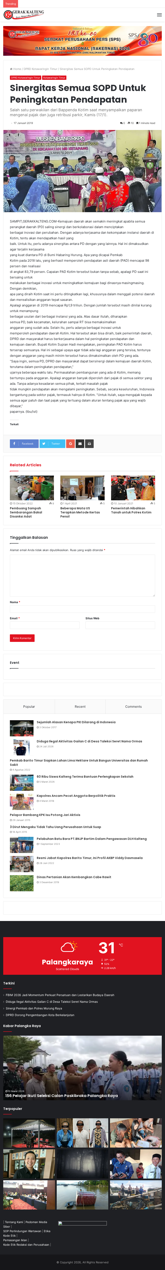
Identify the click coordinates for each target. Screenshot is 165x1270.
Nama (15, 602)
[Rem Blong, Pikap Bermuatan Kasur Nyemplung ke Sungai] (82, 1195)
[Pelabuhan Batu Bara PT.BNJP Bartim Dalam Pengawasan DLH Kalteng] (22, 845)
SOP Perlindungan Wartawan (22, 1231)
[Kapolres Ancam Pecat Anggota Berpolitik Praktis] (22, 802)
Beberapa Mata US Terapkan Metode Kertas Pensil (80, 512)
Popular (29, 707)
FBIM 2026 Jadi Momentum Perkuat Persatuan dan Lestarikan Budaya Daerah (60, 995)
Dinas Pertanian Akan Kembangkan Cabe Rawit (74, 877)
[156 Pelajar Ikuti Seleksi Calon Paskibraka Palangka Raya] (82, 1068)
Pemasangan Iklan (15, 1240)
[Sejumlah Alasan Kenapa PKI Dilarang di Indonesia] (22, 728)
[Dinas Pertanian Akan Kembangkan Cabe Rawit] (22, 883)
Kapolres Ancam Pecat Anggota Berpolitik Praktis (76, 796)
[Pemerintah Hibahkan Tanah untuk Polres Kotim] (133, 488)
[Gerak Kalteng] (23, 15)
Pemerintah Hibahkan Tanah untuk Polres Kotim (131, 510)
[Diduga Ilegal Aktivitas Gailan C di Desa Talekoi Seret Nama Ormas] (22, 747)
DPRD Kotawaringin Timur (40, 69)
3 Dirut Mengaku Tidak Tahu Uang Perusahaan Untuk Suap (55, 827)
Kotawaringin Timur (54, 77)
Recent (80, 707)
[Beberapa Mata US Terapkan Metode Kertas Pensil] (82, 488)
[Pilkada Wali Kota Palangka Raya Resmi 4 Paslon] (29, 1195)
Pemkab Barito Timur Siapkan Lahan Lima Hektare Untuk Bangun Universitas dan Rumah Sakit (79, 762)
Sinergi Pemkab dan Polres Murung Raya (34, 1008)
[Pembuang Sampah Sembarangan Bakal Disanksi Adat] (32, 488)
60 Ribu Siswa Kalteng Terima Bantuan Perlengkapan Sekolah (85, 776)
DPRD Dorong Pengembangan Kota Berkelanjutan (40, 1015)
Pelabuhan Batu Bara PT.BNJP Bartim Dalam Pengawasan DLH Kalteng (92, 839)
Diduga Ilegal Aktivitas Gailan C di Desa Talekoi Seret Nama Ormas (89, 741)
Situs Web (92, 618)
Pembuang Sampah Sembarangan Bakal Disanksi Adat (26, 512)
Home (16, 69)
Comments (133, 707)
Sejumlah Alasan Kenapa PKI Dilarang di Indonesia (76, 722)
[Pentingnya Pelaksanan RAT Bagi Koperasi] (136, 1163)
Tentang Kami (14, 1222)
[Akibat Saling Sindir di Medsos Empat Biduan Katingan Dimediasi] (136, 1133)
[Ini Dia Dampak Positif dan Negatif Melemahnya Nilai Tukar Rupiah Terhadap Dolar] (29, 1163)
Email (15, 618)
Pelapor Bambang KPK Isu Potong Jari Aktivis (45, 815)
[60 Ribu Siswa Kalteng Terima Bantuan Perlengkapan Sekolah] (22, 783)
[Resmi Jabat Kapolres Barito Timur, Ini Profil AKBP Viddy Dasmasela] (22, 864)
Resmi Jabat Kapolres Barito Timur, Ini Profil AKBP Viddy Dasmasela (90, 858)
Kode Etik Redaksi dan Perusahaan (26, 1244)
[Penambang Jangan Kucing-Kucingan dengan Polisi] (136, 1194)
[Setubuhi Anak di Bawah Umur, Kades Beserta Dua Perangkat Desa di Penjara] (82, 1132)
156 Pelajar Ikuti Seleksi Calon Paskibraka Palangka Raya (61, 1095)
